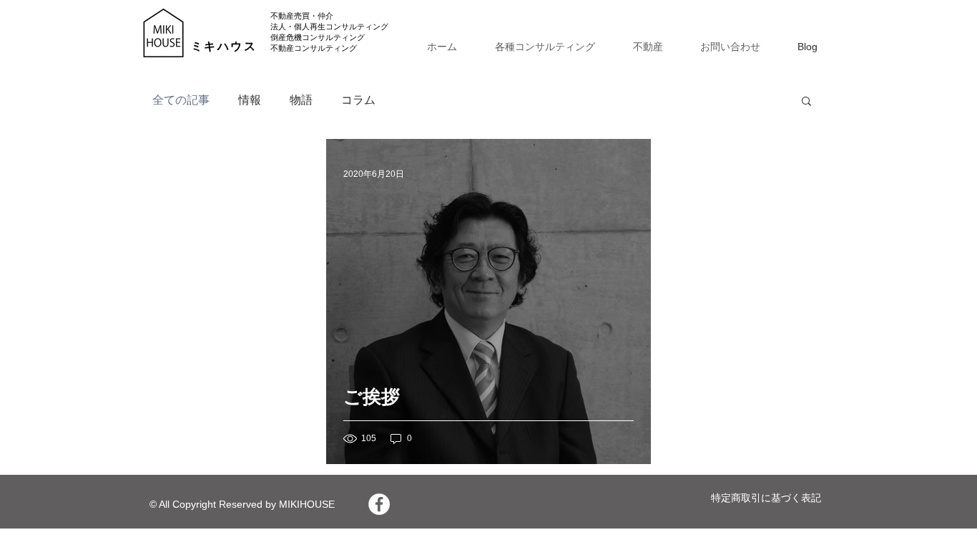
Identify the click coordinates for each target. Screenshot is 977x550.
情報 (249, 100)
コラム (358, 100)
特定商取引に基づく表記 (766, 497)
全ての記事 (181, 100)
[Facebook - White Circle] (379, 504)
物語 (301, 100)
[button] (806, 102)
